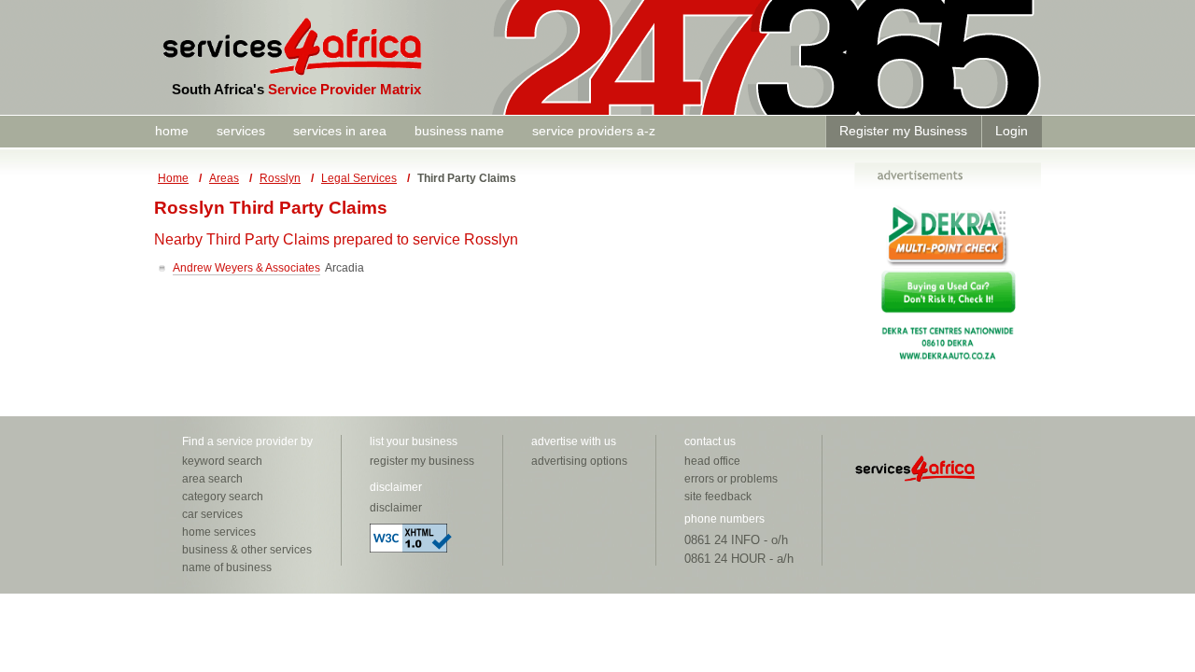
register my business (422, 461)
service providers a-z (593, 130)
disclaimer (396, 507)
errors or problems (731, 478)
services (241, 130)
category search (222, 496)
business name (459, 130)
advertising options (579, 461)
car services (212, 514)
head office (712, 461)
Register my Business (903, 130)
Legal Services (359, 178)
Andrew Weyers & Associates (246, 267)
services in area (340, 130)
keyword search (222, 461)
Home (173, 178)
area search (212, 478)
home (172, 130)
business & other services (247, 549)
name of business (227, 567)
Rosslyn (280, 178)
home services (219, 532)
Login (1011, 130)
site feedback (718, 496)
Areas (224, 178)
